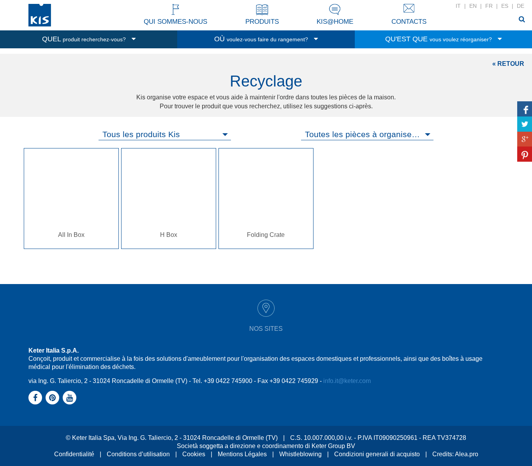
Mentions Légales (242, 454)
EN (473, 6)
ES (504, 6)
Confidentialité (74, 454)
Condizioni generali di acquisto (377, 454)
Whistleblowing (300, 454)
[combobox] (165, 134)
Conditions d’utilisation (138, 454)
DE (520, 6)
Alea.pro (466, 454)
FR (489, 6)
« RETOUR (508, 63)
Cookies (193, 454)
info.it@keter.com (347, 381)
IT (458, 6)
